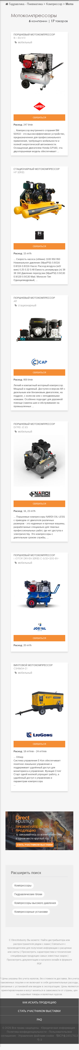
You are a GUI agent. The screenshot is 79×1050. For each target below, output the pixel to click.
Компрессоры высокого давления (35, 903)
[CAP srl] (39, 361)
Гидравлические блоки (28, 894)
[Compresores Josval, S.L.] (39, 626)
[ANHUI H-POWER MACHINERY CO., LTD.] (39, 234)
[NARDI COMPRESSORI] (39, 493)
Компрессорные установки (31, 911)
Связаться (39, 117)
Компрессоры (23, 885)
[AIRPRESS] (39, 105)
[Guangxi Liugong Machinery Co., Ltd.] (39, 733)
